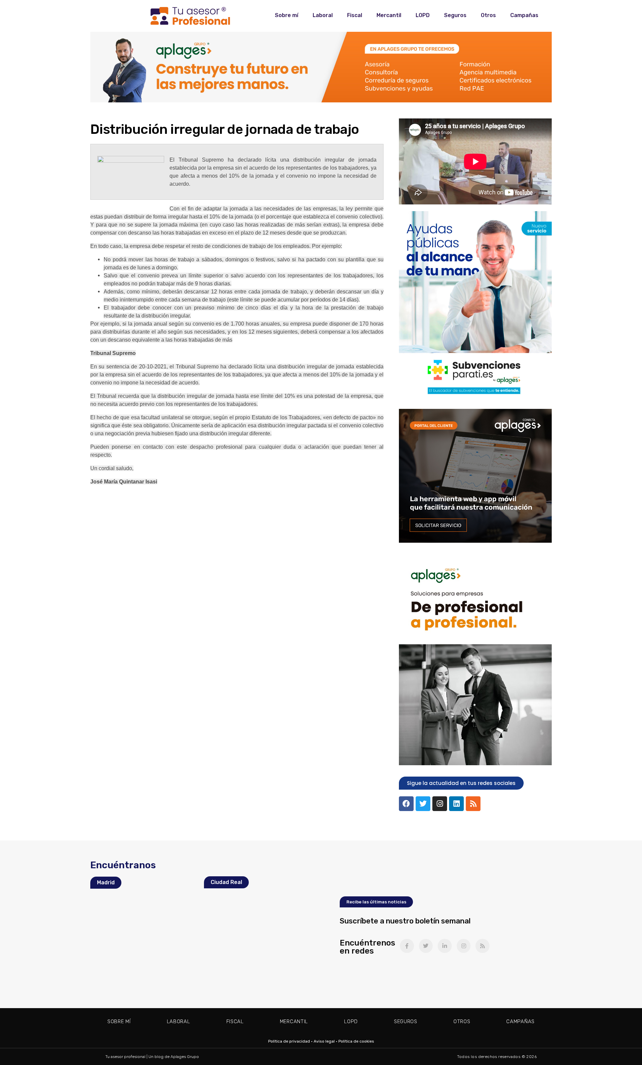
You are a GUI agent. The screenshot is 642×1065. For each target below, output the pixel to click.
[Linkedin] (456, 803)
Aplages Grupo (185, 1056)
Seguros (455, 15)
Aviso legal (324, 1041)
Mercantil (389, 15)
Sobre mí (286, 15)
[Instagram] (439, 803)
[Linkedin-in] (445, 946)
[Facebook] (406, 803)
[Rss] (473, 803)
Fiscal (354, 15)
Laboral (323, 15)
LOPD (423, 15)
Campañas (524, 15)
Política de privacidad (289, 1041)
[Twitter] (423, 803)
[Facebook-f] (407, 946)
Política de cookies (356, 1041)
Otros (488, 15)
